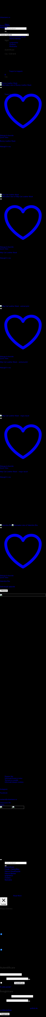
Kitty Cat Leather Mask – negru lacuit (14, 472)
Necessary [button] (4, 932)
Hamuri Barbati (15, 38)
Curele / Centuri (10, 869)
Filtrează (4, 591)
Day (6, 33)
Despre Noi (9, 776)
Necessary (7, 934)
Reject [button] (9, 896)
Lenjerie (12, 43)
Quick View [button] (4, 137)
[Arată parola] (29, 979)
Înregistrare (5, 1014)
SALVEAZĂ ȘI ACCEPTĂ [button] (9, 963)
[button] (9, 50)
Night (7, 40)
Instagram (4, 789)
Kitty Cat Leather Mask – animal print (14, 362)
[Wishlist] (1, 87)
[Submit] (6, 865)
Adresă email (5, 996)
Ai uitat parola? (5, 987)
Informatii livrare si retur (13, 778)
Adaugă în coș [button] (5, 146)
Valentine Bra (5, 581)
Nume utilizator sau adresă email (13, 972)
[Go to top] (1, 859)
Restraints (13, 46)
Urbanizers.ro (5, 17)
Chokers (12, 44)
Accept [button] (3, 896)
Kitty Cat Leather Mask (8, 252)
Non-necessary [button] (5, 948)
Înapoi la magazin (16, 71)
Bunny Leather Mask (7, 141)
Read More (17, 896)
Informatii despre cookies (14, 782)
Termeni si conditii (11, 780)
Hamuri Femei (14, 37)
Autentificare (19, 983)
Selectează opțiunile (7, 587)
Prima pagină (5, 26)
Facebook (3, 793)
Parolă (3, 979)
